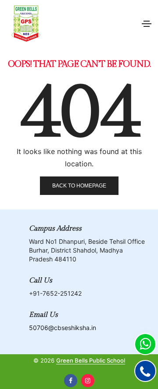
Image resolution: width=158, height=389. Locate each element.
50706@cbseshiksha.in (62, 327)
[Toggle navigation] (146, 24)
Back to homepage (79, 186)
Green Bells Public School (90, 360)
